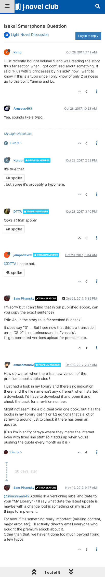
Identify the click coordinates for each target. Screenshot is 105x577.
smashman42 (24, 365)
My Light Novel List (18, 134)
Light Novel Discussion (30, 34)
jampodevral (23, 255)
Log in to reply (88, 36)
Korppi (18, 160)
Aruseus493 (23, 108)
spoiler (16, 178)
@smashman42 (16, 496)
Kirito (17, 52)
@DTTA (10, 263)
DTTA (18, 211)
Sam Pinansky (24, 298)
